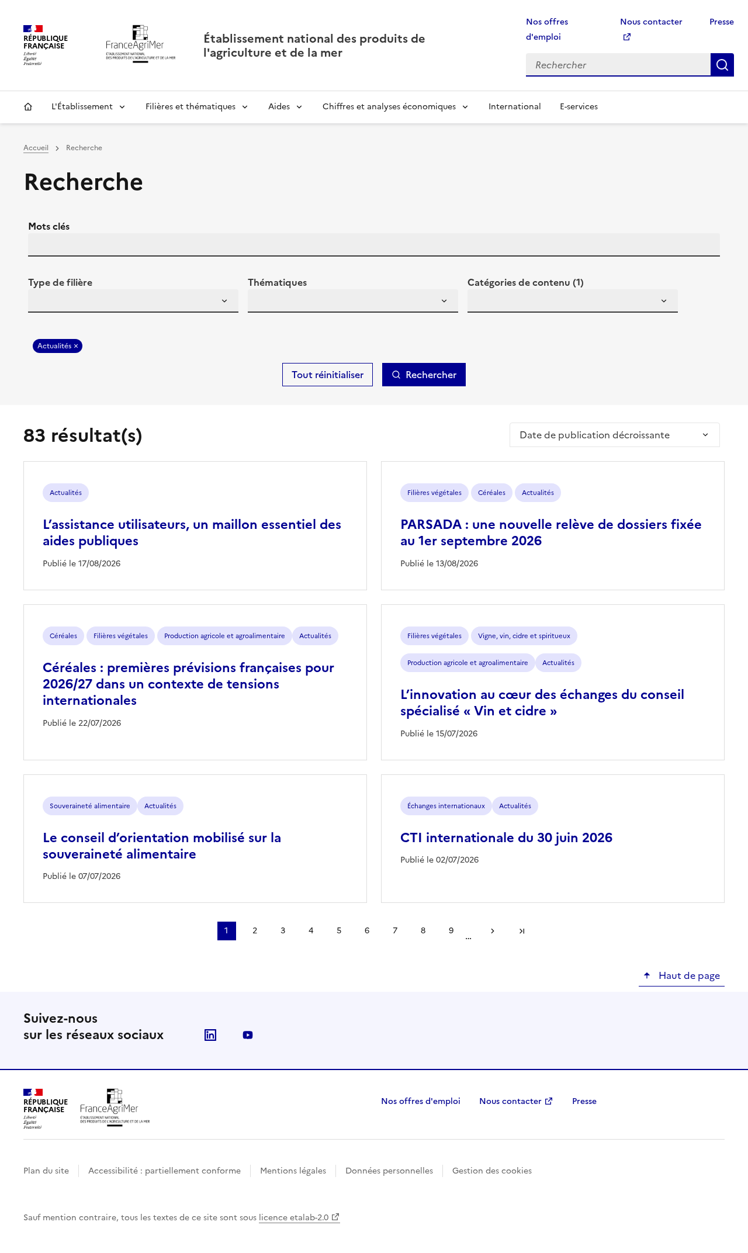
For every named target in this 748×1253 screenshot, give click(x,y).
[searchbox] (43, 302)
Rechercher (722, 65)
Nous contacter (510, 1101)
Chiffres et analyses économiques (389, 107)
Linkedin (210, 1035)
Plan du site (46, 1171)
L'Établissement (82, 107)
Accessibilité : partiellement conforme (164, 1171)
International (515, 107)
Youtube (248, 1035)
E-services (579, 107)
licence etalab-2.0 (293, 1218)
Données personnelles (389, 1171)
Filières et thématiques (191, 107)
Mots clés (49, 226)
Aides (279, 107)
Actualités (54, 346)
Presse (721, 22)
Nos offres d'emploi (420, 1101)
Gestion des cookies (492, 1171)
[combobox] (133, 301)
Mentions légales (293, 1171)
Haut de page (688, 975)
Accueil (28, 107)
